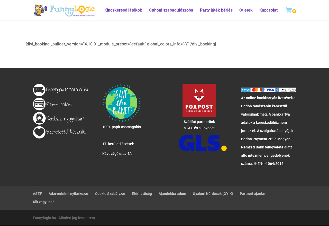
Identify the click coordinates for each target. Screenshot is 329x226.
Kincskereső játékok (123, 10)
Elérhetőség (142, 194)
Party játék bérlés (216, 10)
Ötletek (246, 10)
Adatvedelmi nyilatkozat (68, 194)
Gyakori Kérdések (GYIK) (213, 194)
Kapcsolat (268, 10)
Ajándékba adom (172, 194)
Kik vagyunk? (43, 202)
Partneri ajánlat (253, 194)
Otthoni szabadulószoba (171, 10)
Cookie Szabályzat (110, 194)
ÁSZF (37, 194)
